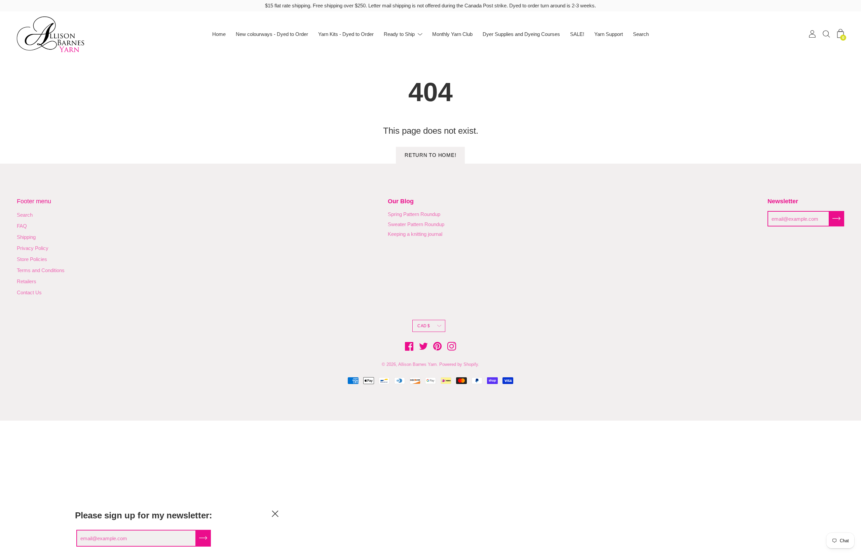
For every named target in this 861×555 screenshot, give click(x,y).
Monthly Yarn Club (452, 34)
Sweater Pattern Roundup (416, 224)
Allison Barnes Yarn (417, 364)
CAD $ (423, 326)
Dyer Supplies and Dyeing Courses (521, 34)
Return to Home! (430, 155)
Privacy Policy (32, 248)
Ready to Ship (399, 34)
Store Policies (32, 259)
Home (219, 34)
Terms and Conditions (41, 270)
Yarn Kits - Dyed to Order (346, 34)
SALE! (577, 34)
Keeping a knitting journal (415, 234)
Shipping (26, 237)
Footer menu (34, 201)
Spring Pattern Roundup (414, 214)
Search (641, 34)
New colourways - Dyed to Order (272, 34)
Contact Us (29, 292)
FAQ (22, 226)
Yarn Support (608, 34)
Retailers (26, 281)
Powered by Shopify (458, 364)
